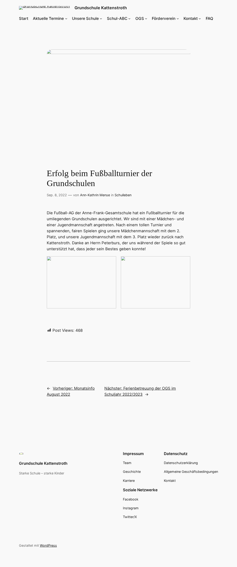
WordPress (48, 545)
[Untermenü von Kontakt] (200, 18)
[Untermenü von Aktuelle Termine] (66, 18)
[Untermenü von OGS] (146, 18)
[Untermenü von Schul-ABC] (129, 18)
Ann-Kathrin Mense (95, 195)
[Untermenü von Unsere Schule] (101, 18)
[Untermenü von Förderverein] (178, 18)
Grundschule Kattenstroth (101, 7)
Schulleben (123, 195)
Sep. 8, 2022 (57, 195)
